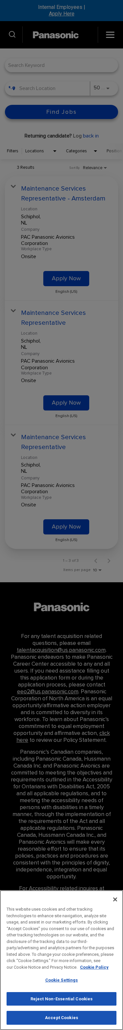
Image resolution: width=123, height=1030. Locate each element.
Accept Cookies (61, 1017)
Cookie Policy (94, 967)
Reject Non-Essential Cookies (62, 998)
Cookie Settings (61, 980)
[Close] (115, 899)
